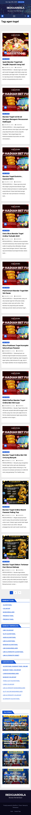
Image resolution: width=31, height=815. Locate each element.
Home (11, 811)
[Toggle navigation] (14, 16)
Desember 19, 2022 (9, 570)
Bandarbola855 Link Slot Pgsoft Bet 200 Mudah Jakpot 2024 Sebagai (15, 725)
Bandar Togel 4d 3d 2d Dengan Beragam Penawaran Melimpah (15, 119)
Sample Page (17, 811)
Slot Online (7, 721)
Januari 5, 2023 (8, 239)
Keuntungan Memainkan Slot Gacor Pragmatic (14, 743)
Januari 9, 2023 (8, 181)
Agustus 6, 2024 (10, 728)
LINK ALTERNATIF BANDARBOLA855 (14, 688)
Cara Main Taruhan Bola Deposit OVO (15, 760)
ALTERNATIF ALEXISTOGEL (11, 698)
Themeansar (15, 807)
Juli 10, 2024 (9, 763)
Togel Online (6, 113)
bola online (7, 774)
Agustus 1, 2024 (10, 746)
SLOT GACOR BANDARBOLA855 (13, 691)
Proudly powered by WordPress (10, 805)
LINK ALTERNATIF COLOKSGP (12, 695)
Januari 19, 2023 (9, 67)
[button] (25, 16)
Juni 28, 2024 (9, 781)
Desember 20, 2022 (9, 515)
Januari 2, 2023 (8, 296)
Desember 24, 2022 (9, 460)
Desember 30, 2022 (9, 351)
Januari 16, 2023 (9, 124)
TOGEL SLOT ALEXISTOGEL (11, 680)
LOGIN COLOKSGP (8, 684)
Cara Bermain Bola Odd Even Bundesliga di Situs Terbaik (15, 779)
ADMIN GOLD (21, 728)
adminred (19, 67)
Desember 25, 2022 (9, 405)
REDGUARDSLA (15, 7)
